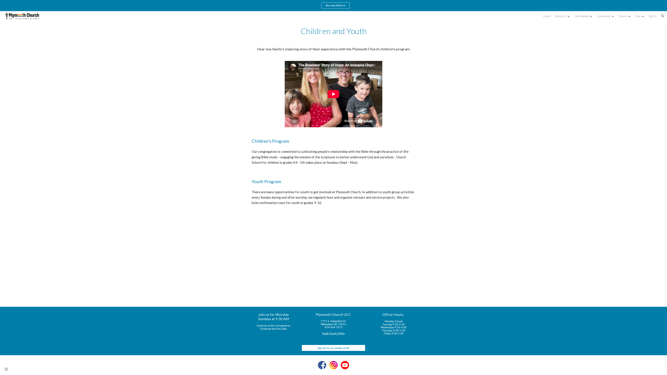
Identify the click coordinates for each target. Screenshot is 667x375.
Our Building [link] (581, 16)
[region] (333, 5)
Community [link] (604, 16)
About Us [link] (560, 16)
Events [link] (623, 16)
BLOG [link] (653, 16)
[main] (333, 31)
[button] (663, 16)
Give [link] (638, 16)
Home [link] (547, 16)
